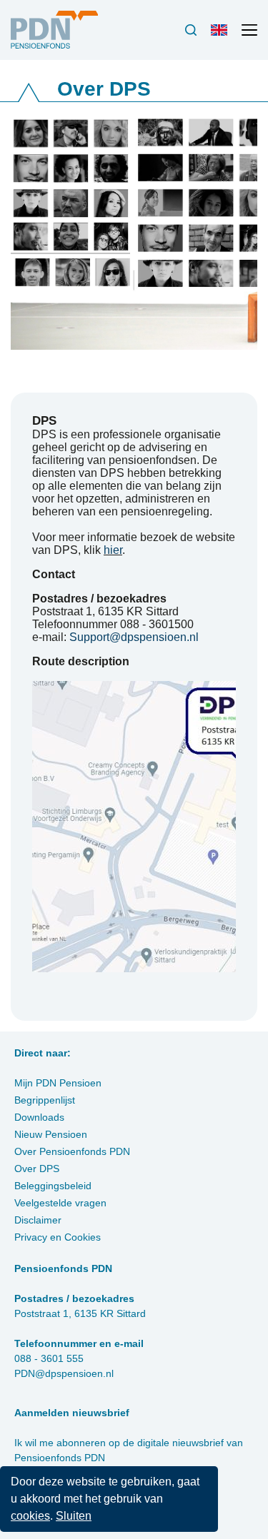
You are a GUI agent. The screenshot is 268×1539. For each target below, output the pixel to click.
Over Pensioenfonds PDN (72, 1151)
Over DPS (36, 1168)
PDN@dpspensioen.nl (64, 1373)
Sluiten (73, 1516)
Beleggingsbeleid (52, 1185)
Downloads (39, 1117)
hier (113, 550)
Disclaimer (37, 1220)
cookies (30, 1516)
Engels (222, 35)
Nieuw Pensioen (50, 1134)
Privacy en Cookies (57, 1237)
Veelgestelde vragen (60, 1203)
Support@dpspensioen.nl (134, 637)
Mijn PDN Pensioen (57, 1083)
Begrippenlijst (44, 1100)
